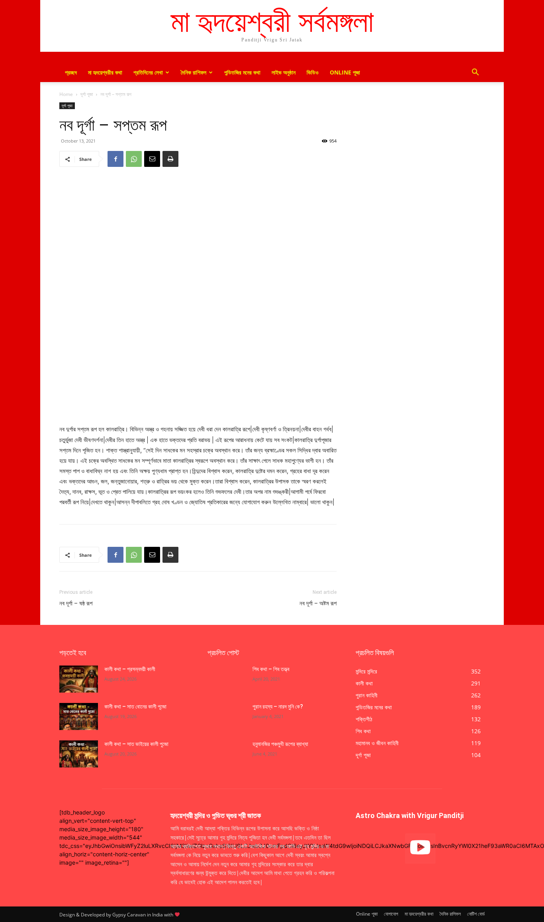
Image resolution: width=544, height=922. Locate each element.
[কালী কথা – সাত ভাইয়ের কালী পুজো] (78, 753)
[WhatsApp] (134, 159)
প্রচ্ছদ (71, 72)
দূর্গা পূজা (86, 94)
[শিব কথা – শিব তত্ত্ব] (226, 679)
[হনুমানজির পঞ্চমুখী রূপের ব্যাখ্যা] (226, 753)
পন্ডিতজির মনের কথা (242, 72)
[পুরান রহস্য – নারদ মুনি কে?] (226, 716)
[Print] (170, 159)
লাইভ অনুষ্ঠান (283, 72)
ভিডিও (313, 72)
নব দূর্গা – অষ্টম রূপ (318, 603)
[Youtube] (420, 848)
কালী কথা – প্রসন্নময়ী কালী (129, 669)
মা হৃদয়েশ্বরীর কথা (105, 72)
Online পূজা (345, 72)
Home (66, 94)
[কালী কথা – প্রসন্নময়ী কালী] (78, 679)
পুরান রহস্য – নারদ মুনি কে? (277, 706)
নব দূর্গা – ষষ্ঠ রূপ (75, 603)
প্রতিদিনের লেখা (148, 72)
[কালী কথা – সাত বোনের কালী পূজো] (78, 716)
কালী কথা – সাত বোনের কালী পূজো (135, 706)
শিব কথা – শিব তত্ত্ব (271, 669)
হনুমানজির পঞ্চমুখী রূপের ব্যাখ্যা (280, 744)
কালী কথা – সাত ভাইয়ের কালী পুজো (137, 744)
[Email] (152, 159)
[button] (475, 73)
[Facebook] (115, 159)
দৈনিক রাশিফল (193, 72)
